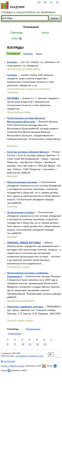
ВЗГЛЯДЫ (13, 98)
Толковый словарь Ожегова (20, 320)
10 (23, 344)
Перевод (28, 53)
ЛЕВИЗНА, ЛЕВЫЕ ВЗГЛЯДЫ (24, 242)
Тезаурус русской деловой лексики (23, 69)
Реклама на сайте (35, 356)
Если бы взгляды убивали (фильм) (28, 152)
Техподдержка (21, 356)
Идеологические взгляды (22, 182)
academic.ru (13, 5)
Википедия (12, 146)
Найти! (54, 18)
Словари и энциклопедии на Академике (28, 12)
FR (57, 2)
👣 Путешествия (8, 361)
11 (30, 344)
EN (39, 2)
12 (37, 344)
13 (44, 344)
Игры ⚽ (17, 38)
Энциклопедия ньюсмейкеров (21, 301)
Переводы (16, 32)
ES (51, 2)
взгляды (12, 62)
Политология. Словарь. (18, 267)
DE (45, 2)
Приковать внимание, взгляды (25, 306)
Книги (45, 32)
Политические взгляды (20, 212)
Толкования (31, 27)
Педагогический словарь (19, 112)
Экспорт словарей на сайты (12, 366)
